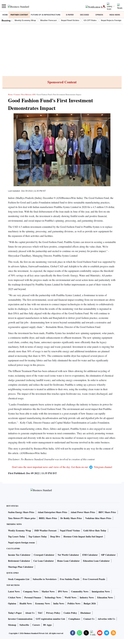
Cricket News (14, 597)
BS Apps (47, 625)
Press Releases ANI (28, 94)
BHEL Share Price (48, 518)
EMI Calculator (90, 554)
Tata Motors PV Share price (22, 518)
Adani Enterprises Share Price (52, 512)
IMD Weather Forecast (45, 530)
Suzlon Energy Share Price (21, 512)
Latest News (14, 591)
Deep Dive (55, 536)
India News (114, 15)
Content (17, 94)
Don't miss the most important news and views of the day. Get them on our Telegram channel (62, 467)
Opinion (99, 15)
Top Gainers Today (37, 536)
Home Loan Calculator (68, 560)
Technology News (53, 597)
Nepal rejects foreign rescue (21, 542)
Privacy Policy (53, 613)
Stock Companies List (18, 579)
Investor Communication (20, 619)
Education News (105, 597)
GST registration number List (50, 619)
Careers (36, 625)
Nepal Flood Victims (70, 20)
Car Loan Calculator (43, 560)
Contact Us (88, 619)
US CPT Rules (90, 20)
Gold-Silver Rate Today (94, 530)
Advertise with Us (106, 619)
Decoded (84, 15)
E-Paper (70, 15)
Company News (30, 591)
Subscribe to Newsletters (45, 579)
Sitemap (12, 625)
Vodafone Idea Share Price (98, 518)
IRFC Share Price (107, 512)
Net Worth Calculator (68, 554)
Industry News (87, 597)
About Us (29, 613)
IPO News (63, 591)
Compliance (74, 619)
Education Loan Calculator (96, 560)
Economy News (42, 603)
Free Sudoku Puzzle (69, 579)
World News (70, 597)
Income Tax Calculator (19, 554)
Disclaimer (85, 613)
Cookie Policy (70, 613)
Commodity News (79, 591)
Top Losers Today (16, 536)
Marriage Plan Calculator (20, 566)
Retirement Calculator (19, 560)
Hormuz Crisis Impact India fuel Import (83, 536)
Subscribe (24, 625)
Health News (26, 603)
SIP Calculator (108, 554)
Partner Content (19, 15)
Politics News (73, 603)
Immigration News (101, 591)
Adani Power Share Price (83, 512)
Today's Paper (15, 613)
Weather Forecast (48, 20)
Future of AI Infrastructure (45, 15)
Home (5, 15)
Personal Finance (32, 597)
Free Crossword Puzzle (94, 579)
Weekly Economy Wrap (25, 20)
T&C (40, 613)
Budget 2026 (90, 603)
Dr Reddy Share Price (71, 518)
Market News (48, 591)
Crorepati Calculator (44, 554)
